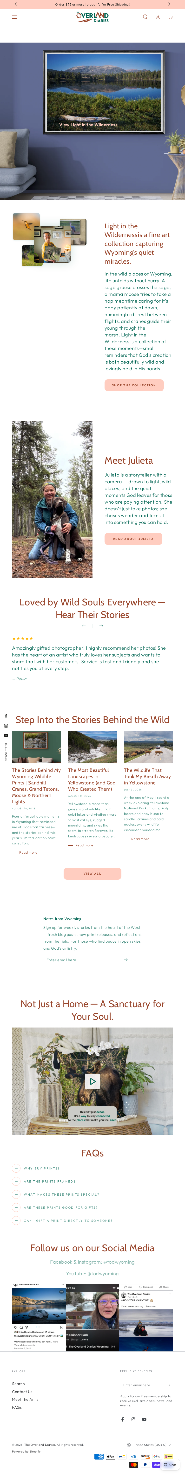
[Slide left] (16, 4)
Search (18, 1383)
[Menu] (14, 17)
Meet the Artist (26, 1399)
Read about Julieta (133, 539)
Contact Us (22, 1391)
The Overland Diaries (39, 1444)
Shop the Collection (134, 385)
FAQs (17, 1407)
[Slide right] (169, 4)
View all (92, 873)
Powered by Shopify (26, 1451)
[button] (145, 17)
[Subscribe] (127, 959)
